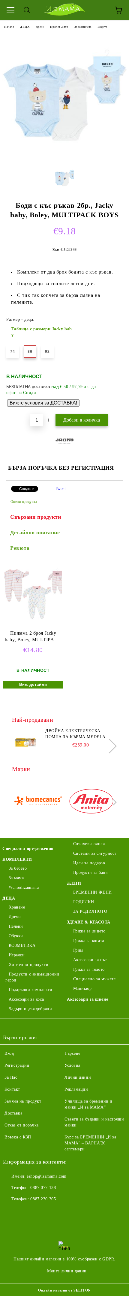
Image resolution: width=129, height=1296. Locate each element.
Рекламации (76, 1089)
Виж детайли (33, 684)
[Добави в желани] (114, 374)
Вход (9, 1053)
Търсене (72, 1053)
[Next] (109, 745)
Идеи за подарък (89, 863)
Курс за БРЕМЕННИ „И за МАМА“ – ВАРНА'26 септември (90, 1143)
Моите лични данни (67, 1271)
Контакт (12, 1089)
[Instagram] (24, 1211)
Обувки (16, 936)
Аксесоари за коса (26, 999)
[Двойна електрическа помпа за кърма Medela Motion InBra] (25, 741)
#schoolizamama (24, 887)
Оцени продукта (23, 502)
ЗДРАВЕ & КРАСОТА (88, 922)
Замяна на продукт (22, 1101)
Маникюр (82, 988)
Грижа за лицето (89, 931)
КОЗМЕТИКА (22, 945)
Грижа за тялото (89, 969)
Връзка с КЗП (17, 1137)
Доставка (13, 1113)
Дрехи (40, 26)
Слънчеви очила (89, 844)
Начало (9, 26)
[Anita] (91, 802)
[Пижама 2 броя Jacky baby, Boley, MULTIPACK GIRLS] (33, 627)
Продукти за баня (90, 872)
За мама (16, 878)
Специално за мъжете (94, 979)
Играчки (17, 955)
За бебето (18, 868)
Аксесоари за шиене (87, 999)
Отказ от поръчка (21, 1125)
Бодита (102, 26)
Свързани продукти (35, 517)
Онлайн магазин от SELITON (64, 1290)
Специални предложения (28, 848)
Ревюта (19, 548)
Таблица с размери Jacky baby (41, 332)
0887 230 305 (43, 1199)
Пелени (16, 926)
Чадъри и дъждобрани (30, 1009)
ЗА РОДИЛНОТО (90, 911)
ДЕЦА (24, 26)
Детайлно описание (35, 532)
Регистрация (16, 1065)
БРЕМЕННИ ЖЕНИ (92, 892)
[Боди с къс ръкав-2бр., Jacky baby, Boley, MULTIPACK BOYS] (64, 157)
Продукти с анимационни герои (32, 977)
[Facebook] (11, 1211)
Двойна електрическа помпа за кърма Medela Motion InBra (75, 734)
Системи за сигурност (94, 853)
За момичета (83, 26)
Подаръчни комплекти (30, 989)
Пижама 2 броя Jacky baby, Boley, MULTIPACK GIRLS (33, 638)
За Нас (10, 1077)
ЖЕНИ (74, 883)
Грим (78, 950)
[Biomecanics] (38, 802)
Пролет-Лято (59, 26)
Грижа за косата (88, 940)
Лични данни (77, 1077)
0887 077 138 (43, 1187)
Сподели (26, 489)
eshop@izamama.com (47, 1176)
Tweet (60, 488)
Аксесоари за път (90, 960)
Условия (72, 1065)
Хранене (17, 907)
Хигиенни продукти (28, 964)
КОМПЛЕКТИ (17, 859)
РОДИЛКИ (83, 902)
